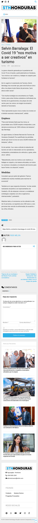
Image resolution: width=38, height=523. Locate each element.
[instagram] (5, 1)
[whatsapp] (11, 513)
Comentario (7, 307)
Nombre (5, 322)
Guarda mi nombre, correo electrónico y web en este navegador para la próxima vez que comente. (18, 330)
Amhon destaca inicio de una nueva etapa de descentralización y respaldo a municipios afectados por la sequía (16, 370)
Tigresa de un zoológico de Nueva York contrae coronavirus (9, 276)
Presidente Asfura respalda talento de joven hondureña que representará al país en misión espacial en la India (17, 454)
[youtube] (16, 513)
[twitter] (2, 1)
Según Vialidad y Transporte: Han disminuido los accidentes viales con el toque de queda (29, 277)
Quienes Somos (19, 493)
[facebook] (8, 1)
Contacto (8, 493)
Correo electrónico (25, 322)
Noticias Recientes (9, 343)
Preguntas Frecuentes (12, 496)
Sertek (33, 519)
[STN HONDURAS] (18, 9)
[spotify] (6, 513)
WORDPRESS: (5, 291)
